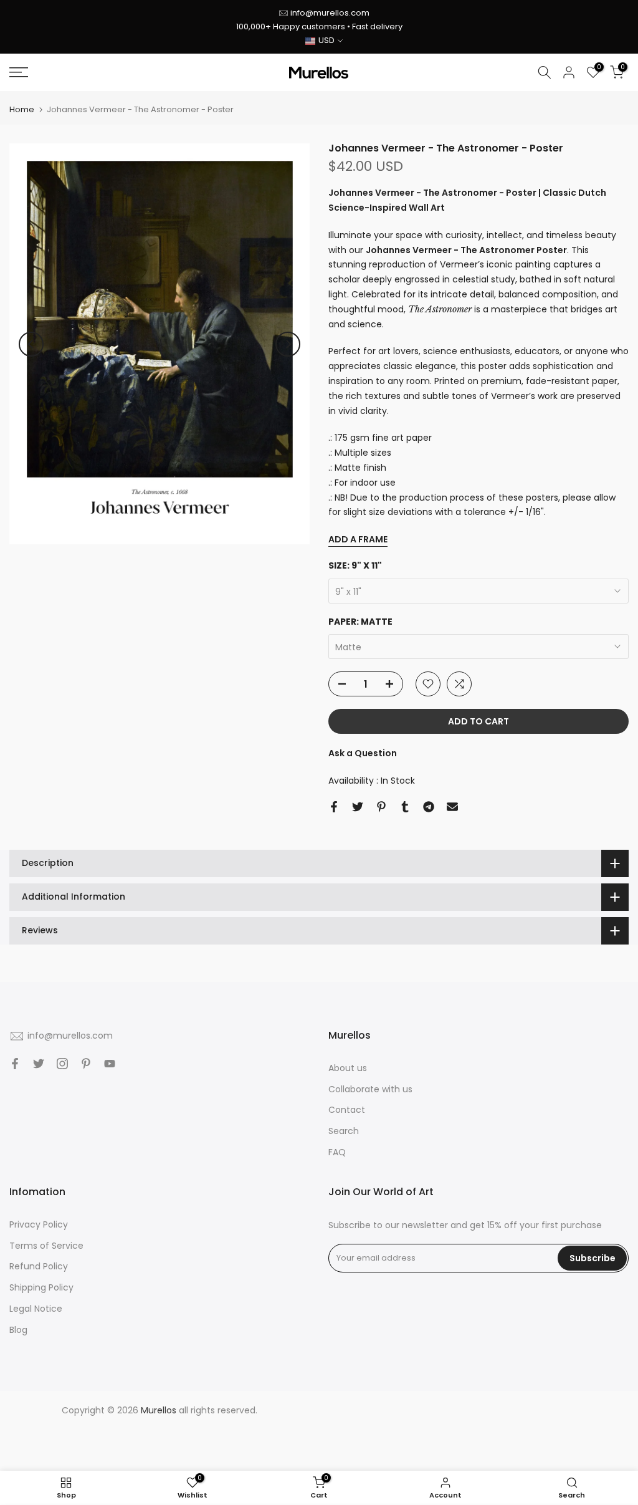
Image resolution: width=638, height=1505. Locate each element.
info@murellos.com (329, 13)
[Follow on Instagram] (62, 1063)
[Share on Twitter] (357, 806)
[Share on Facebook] (334, 806)
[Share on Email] (452, 806)
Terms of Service (46, 1245)
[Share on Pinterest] (381, 806)
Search (343, 1131)
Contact (346, 1110)
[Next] (287, 344)
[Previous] (31, 344)
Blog (18, 1330)
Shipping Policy (41, 1287)
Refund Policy (38, 1266)
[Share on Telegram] (428, 806)
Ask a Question (362, 753)
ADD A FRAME (358, 539)
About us (347, 1068)
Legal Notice (35, 1308)
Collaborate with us (370, 1089)
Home (21, 109)
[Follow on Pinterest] (86, 1063)
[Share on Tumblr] (405, 806)
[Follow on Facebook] (15, 1063)
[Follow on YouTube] (109, 1063)
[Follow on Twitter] (38, 1063)
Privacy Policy (38, 1224)
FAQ (337, 1152)
